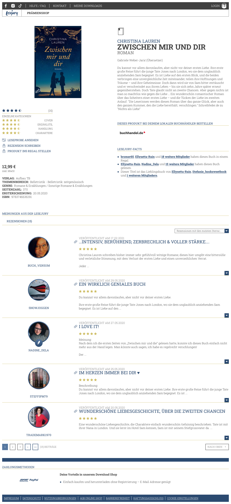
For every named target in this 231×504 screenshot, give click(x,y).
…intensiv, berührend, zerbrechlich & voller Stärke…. (144, 242)
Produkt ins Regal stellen (29, 151)
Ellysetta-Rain (145, 156)
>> (35, 446)
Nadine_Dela (150, 164)
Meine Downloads (88, 6)
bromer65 (127, 156)
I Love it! (89, 326)
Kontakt (59, 6)
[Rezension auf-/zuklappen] (227, 273)
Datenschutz (32, 498)
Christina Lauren (138, 41)
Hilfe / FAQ (37, 6)
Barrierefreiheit (118, 498)
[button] (219, 5)
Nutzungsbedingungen (60, 498)
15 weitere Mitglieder (179, 164)
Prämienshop (38, 13)
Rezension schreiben (24, 145)
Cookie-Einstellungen (182, 498)
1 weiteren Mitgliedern (142, 175)
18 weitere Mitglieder (175, 156)
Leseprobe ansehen (23, 140)
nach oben (215, 446)
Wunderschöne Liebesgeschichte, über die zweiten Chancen (152, 411)
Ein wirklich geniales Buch (112, 284)
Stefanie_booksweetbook (209, 171)
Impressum (11, 498)
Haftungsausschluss (148, 498)
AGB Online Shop (91, 498)
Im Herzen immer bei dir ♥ (109, 372)
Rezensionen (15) (19, 221)
